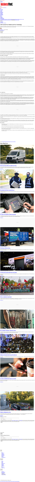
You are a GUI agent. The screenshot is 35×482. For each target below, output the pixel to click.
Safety (1, 15)
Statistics (14, 19)
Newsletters (1, 22)
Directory (20, 19)
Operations (1, 13)
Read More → (1, 193)
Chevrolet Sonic (10, 141)
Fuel (2, 452)
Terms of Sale (7, 481)
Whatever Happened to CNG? (5, 412)
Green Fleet (1, 9)
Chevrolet (3, 141)
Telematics (1, 17)
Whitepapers (16, 19)
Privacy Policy (1, 481)
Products (10, 19)
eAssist (5, 141)
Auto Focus (1, 188)
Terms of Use (4, 481)
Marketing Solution (4, 474)
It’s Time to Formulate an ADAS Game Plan (8, 214)
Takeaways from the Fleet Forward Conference (8, 354)
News (6, 0)
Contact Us (3, 473)
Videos (5, 19)
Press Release (3, 472)
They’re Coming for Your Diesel (6, 296)
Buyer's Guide (22, 19)
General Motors (14, 141)
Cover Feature (2, 0)
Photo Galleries (7, 19)
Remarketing (1, 14)
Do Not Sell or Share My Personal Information (14, 481)
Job (18, 19)
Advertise (3, 471)
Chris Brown (5, 188)
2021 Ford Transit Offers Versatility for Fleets (8, 165)
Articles (5, 0)
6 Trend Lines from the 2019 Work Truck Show (8, 272)
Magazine (12, 19)
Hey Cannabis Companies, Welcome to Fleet (8, 330)
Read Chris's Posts (2, 30)
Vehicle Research (2, 18)
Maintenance (1, 12)
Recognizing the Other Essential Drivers (7, 190)
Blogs (3, 19)
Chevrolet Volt (7, 141)
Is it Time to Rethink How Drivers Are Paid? (8, 378)
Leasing (1, 10)
